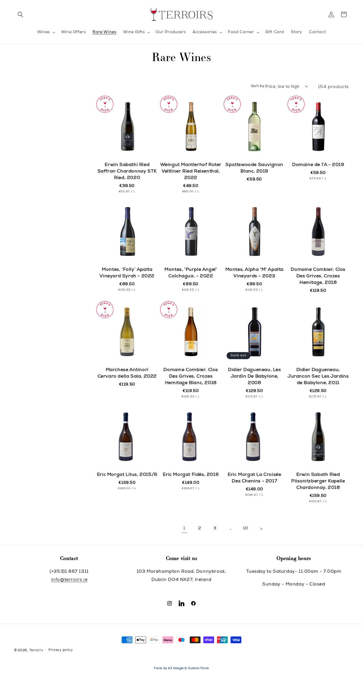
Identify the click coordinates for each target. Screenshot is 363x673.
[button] (20, 14)
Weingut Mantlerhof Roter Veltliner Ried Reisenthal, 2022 (190, 171)
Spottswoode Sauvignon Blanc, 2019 (254, 168)
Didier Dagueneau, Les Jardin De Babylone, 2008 (254, 377)
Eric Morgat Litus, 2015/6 (127, 475)
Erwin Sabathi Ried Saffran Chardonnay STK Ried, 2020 (127, 171)
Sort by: (258, 86)
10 (245, 529)
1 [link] (184, 528)
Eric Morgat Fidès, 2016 (191, 475)
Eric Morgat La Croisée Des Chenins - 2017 (254, 478)
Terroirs (36, 650)
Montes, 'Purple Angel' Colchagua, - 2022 (190, 273)
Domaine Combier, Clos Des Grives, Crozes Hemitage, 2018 (318, 276)
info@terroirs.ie (69, 580)
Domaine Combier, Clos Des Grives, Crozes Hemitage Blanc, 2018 (190, 377)
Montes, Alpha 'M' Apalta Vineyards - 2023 (254, 273)
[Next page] (261, 529)
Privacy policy (60, 650)
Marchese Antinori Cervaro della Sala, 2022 (127, 373)
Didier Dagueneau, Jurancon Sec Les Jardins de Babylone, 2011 (318, 377)
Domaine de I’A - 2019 (318, 165)
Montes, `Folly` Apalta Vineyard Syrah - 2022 (127, 273)
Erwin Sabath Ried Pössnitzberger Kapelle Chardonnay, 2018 (318, 481)
